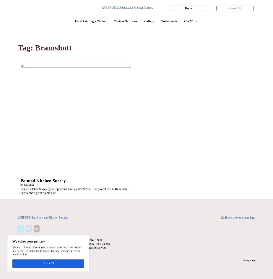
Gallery (149, 21)
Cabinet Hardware (126, 21)
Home (188, 8)
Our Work (190, 21)
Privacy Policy (249, 260)
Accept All (48, 263)
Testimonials (169, 21)
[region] (48, 253)
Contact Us (235, 8)
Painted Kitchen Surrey (43, 180)
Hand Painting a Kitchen (91, 21)
